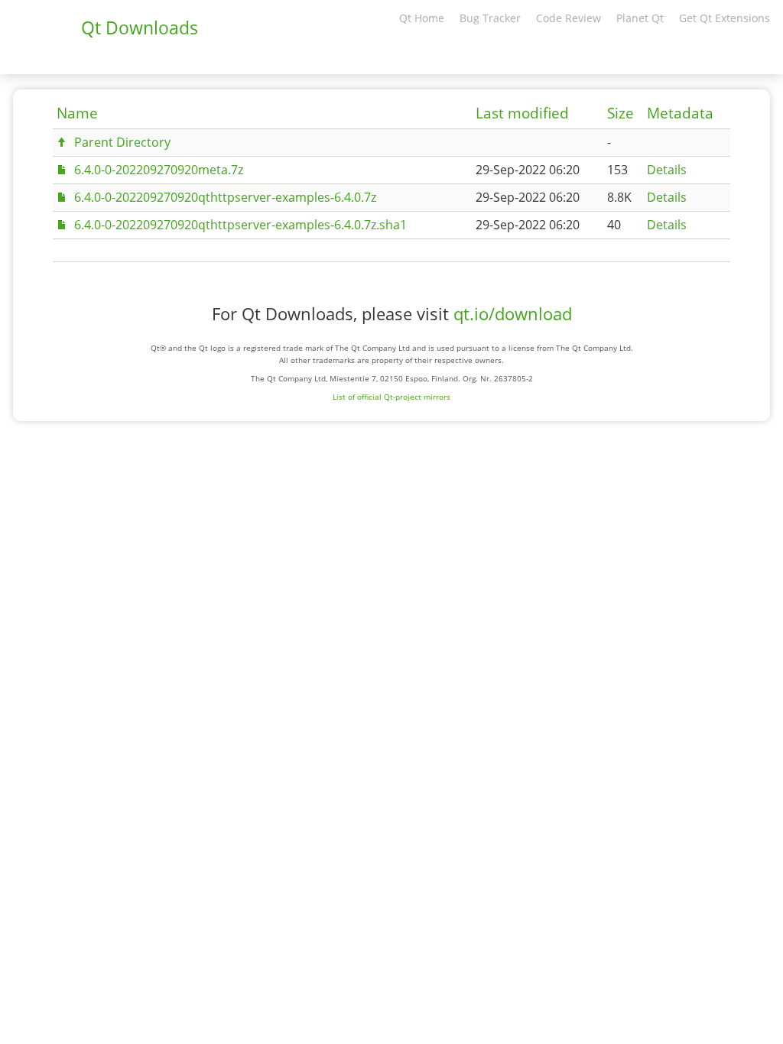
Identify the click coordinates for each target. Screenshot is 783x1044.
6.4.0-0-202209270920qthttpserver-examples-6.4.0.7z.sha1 (240, 224)
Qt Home (421, 18)
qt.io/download (512, 314)
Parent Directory (122, 142)
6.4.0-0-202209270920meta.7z (158, 169)
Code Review (568, 18)
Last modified (522, 113)
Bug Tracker (490, 18)
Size (620, 113)
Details (667, 169)
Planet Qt (640, 18)
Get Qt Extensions (724, 18)
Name (77, 113)
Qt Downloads (139, 27)
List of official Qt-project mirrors (391, 396)
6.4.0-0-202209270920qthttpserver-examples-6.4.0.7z (225, 197)
